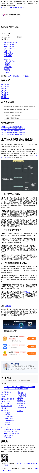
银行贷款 (4, 90)
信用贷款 (4, 88)
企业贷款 (7, 413)
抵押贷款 (7, 414)
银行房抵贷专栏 (9, 44)
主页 (9, 76)
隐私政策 (30, 463)
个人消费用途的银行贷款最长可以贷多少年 (16, 109)
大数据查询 (4, 92)
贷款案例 (7, 69)
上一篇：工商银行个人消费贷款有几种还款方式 (19, 387)
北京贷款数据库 (9, 61)
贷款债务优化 (5, 98)
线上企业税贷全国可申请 (12, 429)
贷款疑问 (7, 65)
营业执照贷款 (8, 435)
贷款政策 (21, 7)
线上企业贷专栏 (9, 46)
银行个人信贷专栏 (10, 48)
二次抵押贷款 (8, 416)
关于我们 (4, 7)
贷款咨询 (15, 7)
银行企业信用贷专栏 (10, 42)
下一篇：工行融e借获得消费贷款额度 (16, 389)
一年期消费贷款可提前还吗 (12, 115)
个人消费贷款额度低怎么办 (12, 118)
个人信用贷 (8, 56)
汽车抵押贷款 (8, 418)
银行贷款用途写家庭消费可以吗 (13, 112)
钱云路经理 (8, 144)
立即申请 (31, 338)
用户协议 (24, 463)
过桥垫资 (7, 422)
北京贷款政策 (8, 54)
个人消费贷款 (24, 76)
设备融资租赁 (8, 437)
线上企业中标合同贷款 (11, 433)
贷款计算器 (8, 67)
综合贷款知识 (5, 94)
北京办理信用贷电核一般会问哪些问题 (13, 132)
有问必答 (7, 71)
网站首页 (7, 59)
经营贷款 (4, 96)
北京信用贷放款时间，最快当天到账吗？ (14, 134)
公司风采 (9, 7)
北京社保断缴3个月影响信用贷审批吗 (13, 129)
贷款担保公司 (8, 424)
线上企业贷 (8, 52)
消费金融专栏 (8, 50)
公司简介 (18, 463)
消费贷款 (27, 292)
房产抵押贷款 (5, 84)
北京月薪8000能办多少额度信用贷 (11, 131)
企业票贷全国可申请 (10, 431)
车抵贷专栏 (4, 410)
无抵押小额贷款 (9, 420)
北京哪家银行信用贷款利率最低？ (11, 127)
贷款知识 (7, 63)
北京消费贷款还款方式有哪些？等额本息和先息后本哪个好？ (21, 106)
